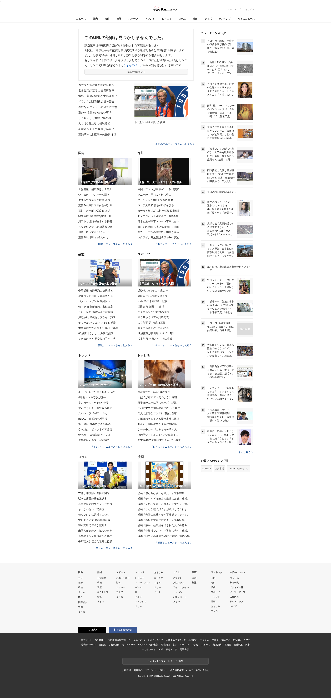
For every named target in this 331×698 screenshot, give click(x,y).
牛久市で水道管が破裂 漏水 (94, 200)
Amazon (206, 468)
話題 (194, 582)
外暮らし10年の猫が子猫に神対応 (157, 424)
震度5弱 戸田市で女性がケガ (95, 205)
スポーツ (133, 18)
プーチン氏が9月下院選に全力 (155, 200)
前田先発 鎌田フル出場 (151, 306)
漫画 (195, 18)
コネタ (157, 582)
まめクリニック (155, 639)
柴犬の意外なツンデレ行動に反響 (157, 413)
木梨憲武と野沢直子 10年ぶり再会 (98, 328)
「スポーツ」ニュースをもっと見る (169, 345)
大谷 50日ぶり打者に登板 (153, 301)
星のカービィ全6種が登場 (93, 402)
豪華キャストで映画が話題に (96, 129)
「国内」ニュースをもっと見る (113, 243)
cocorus (142, 644)
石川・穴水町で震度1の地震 (94, 210)
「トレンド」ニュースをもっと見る (110, 446)
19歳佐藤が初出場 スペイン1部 (156, 333)
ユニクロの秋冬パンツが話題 (95, 504)
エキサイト (248, 9)
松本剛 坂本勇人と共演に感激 (155, 338)
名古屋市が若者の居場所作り (96, 90)
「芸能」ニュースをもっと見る (113, 345)
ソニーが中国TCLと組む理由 (154, 194)
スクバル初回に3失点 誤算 (153, 328)
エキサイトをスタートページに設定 (165, 661)
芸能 (119, 18)
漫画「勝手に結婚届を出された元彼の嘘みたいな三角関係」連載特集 (164, 525)
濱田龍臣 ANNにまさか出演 (94, 424)
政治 (80, 587)
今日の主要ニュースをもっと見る (174, 144)
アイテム (204, 639)
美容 (247, 644)
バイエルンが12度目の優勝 (153, 312)
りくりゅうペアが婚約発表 (153, 317)
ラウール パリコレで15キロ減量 (97, 322)
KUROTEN (100, 639)
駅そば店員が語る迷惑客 (92, 498)
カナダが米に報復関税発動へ (96, 85)
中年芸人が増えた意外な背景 (95, 541)
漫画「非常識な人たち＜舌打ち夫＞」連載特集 (164, 530)
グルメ (138, 596)
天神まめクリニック (176, 639)
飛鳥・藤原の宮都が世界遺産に (97, 96)
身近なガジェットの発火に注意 (97, 107)
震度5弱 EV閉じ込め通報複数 (95, 226)
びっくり (158, 577)
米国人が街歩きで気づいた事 (95, 530)
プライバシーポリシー (156, 670)
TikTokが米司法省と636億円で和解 (158, 226)
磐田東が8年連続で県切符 (153, 296)
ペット (157, 592)
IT (136, 592)
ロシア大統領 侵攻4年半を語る (156, 205)
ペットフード (149, 649)
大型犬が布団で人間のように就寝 (157, 397)
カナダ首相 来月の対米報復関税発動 (159, 210)
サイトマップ (236, 601)
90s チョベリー (181, 596)
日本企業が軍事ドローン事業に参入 (158, 221)
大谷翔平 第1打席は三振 (152, 322)
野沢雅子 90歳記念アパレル (94, 434)
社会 (80, 577)
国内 (95, 18)
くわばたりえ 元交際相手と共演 (97, 338)
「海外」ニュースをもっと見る (172, 243)
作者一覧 (234, 582)
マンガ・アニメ (143, 582)
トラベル (177, 592)
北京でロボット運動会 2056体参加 (158, 216)
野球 (118, 582)
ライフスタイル (181, 587)
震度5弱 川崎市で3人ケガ (93, 237)
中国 (80, 607)
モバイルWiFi (129, 644)
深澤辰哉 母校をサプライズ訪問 (97, 317)
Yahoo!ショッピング (238, 468)
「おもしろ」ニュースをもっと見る (169, 446)
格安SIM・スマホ (241, 639)
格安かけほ (113, 644)
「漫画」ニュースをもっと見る (172, 542)
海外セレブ (102, 592)
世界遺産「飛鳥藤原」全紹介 (95, 189)
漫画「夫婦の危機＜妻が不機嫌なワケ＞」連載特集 (164, 514)
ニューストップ (233, 9)
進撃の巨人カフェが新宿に (93, 440)
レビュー (139, 577)
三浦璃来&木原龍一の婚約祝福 (97, 134)
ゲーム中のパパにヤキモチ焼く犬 (157, 429)
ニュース (81, 18)
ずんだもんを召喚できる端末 (95, 408)
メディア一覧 (236, 587)
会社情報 (126, 670)
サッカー (120, 587)
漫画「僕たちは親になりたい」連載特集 (161, 493)
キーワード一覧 (237, 592)
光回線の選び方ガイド (119, 639)
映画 (99, 582)
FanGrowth (139, 639)
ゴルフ (119, 592)
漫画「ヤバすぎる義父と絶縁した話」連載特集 (164, 498)
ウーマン (184, 644)
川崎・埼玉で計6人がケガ (93, 232)
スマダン (177, 577)
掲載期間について (136, 71)
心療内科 (193, 639)
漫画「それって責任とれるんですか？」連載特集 (164, 504)
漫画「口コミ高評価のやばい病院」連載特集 (164, 536)
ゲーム (138, 587)
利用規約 (138, 670)
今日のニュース (246, 18)
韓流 (99, 596)
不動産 (227, 644)
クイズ (208, 18)
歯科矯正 (238, 644)
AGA (160, 649)
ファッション (142, 601)
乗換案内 (217, 644)
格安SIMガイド (88, 644)
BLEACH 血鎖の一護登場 (92, 418)
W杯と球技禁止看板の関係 (93, 493)
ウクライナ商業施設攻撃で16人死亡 (158, 237)
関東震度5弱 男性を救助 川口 (95, 216)
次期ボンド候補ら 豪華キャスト (97, 296)
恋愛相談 (165, 644)
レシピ (195, 644)
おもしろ (166, 18)
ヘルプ (233, 606)
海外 (107, 18)
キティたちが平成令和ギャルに (96, 392)
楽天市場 (219, 468)
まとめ (81, 592)
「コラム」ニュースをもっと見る (111, 547)
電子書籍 (184, 649)
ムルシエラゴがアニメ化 (92, 413)
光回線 (102, 644)
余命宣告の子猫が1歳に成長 (154, 392)
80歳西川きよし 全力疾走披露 (95, 333)
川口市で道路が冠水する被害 (95, 221)
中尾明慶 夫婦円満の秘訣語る (95, 290)
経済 (80, 582)
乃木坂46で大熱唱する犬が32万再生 (159, 440)
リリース (234, 577)
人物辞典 (234, 596)
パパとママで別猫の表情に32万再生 (159, 408)
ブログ (215, 639)
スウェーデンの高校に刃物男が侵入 (158, 232)
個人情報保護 (176, 670)
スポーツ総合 (123, 577)
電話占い (225, 639)
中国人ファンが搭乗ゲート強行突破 (158, 189)
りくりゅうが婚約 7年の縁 (94, 118)
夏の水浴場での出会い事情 (95, 112)
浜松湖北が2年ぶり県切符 (153, 290)
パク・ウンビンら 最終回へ (94, 301)
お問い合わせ (202, 670)
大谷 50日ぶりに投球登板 (94, 123)
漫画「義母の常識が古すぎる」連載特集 (161, 520)
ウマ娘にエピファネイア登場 (95, 429)
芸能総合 (101, 577)
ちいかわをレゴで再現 (91, 509)
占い (175, 644)
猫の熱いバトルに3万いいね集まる (158, 434)
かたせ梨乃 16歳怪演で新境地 (95, 312)
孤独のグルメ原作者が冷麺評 (95, 536)
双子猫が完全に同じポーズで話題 (157, 402)
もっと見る (244, 452)
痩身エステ (171, 649)
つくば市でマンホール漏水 (93, 194)
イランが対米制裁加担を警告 (96, 101)
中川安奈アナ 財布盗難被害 (94, 520)
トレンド (150, 18)
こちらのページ (133, 65)
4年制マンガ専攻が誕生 (92, 397)
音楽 (99, 587)
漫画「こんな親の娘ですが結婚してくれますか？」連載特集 (164, 509)
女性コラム (178, 582)
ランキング (225, 18)
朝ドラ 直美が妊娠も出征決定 (95, 306)
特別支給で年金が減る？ (92, 525)
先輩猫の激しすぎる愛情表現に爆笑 (158, 418)
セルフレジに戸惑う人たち (93, 514)
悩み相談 (153, 644)
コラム (182, 18)
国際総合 (82, 602)
